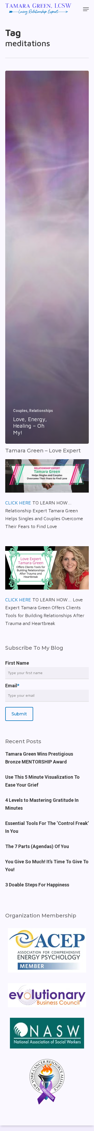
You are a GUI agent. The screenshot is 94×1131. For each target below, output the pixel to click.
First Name (17, 663)
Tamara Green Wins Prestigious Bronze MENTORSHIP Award (39, 758)
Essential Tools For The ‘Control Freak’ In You (47, 827)
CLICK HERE (18, 502)
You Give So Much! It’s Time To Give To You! (47, 865)
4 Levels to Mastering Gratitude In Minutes (42, 804)
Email (12, 685)
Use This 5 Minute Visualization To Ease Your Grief (42, 781)
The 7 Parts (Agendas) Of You (37, 846)
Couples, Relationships (33, 411)
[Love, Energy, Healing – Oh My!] (47, 257)
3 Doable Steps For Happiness (37, 884)
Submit (19, 713)
